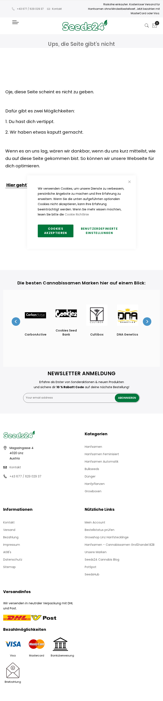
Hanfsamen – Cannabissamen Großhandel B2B (120, 545)
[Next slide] (147, 321)
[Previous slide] (16, 321)
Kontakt (57, 9)
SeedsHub (92, 574)
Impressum (11, 545)
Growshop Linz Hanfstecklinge (107, 537)
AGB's (7, 552)
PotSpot (90, 567)
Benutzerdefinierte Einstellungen (99, 231)
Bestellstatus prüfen (99, 530)
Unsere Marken (96, 552)
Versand (9, 530)
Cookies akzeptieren (55, 231)
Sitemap (9, 567)
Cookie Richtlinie (77, 214)
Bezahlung (10, 537)
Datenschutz (12, 559)
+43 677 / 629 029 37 (30, 9)
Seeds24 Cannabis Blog (102, 559)
